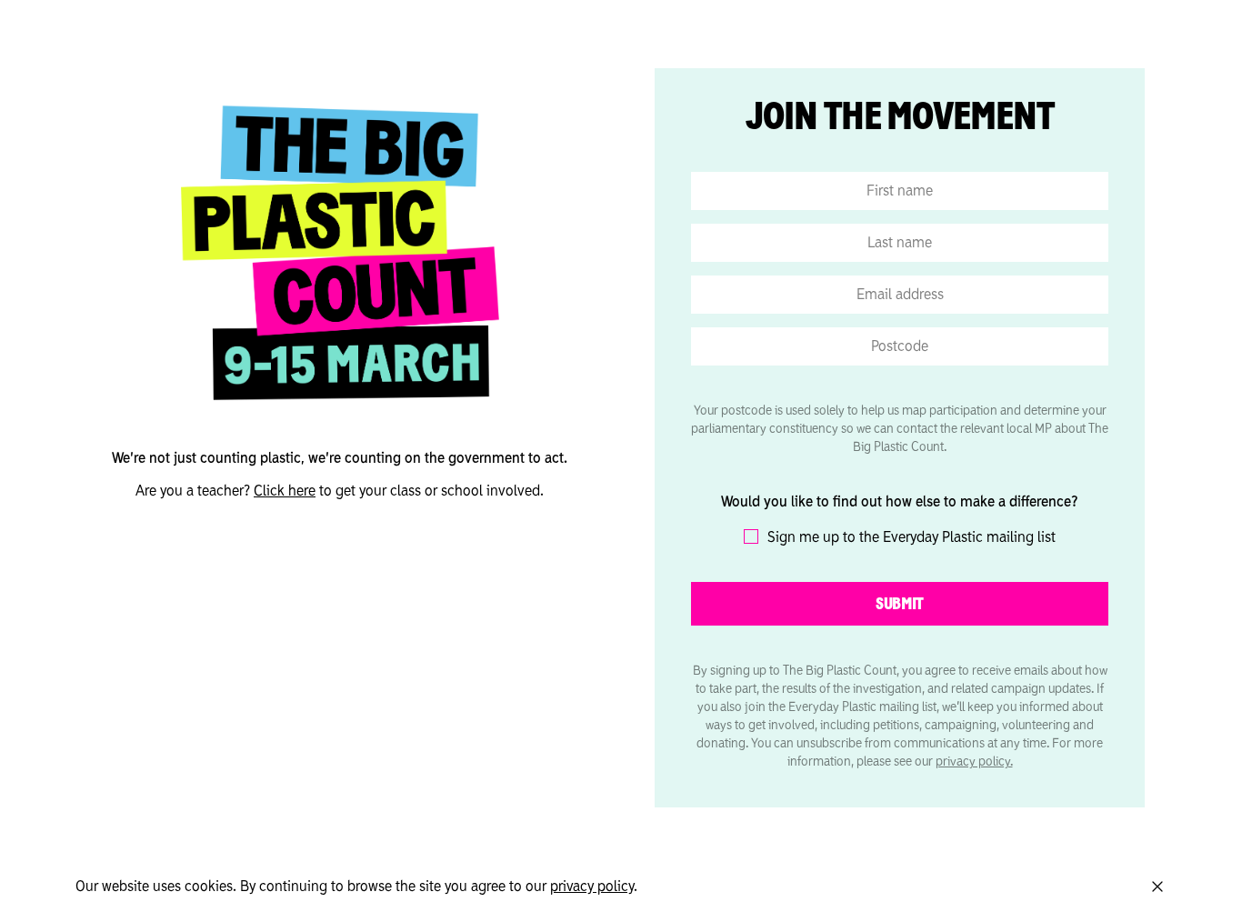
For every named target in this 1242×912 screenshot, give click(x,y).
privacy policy (592, 886)
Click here (285, 491)
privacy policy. (974, 762)
